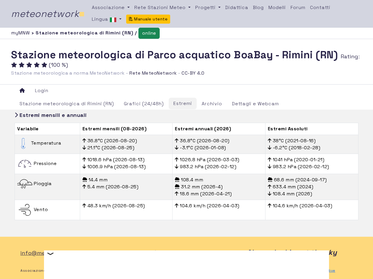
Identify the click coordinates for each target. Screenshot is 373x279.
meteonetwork (48, 14)
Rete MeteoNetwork (153, 73)
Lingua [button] (101, 19)
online (149, 33)
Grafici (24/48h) (144, 104)
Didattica (236, 7)
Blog (258, 7)
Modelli (277, 7)
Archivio (212, 104)
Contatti (320, 7)
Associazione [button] (109, 7)
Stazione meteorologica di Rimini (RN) (67, 104)
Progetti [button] (206, 7)
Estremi (182, 103)
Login (41, 90)
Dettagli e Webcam (255, 104)
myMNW (21, 33)
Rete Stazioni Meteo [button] (160, 7)
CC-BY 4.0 (193, 73)
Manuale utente (150, 19)
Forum (298, 7)
